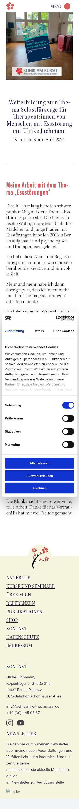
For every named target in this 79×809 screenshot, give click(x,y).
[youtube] (20, 723)
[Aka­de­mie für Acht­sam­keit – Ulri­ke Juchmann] (11, 6)
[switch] (68, 418)
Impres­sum (19, 646)
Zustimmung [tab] (14, 331)
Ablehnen (39, 488)
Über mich (18, 595)
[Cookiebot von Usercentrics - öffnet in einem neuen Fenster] (56, 318)
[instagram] (9, 723)
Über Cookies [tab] (63, 331)
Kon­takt (16, 629)
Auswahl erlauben (39, 475)
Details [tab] (38, 331)
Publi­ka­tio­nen (24, 612)
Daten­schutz (22, 637)
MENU (56, 7)
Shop (12, 620)
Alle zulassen (39, 463)
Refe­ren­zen (20, 603)
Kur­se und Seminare (30, 586)
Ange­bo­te (18, 578)
